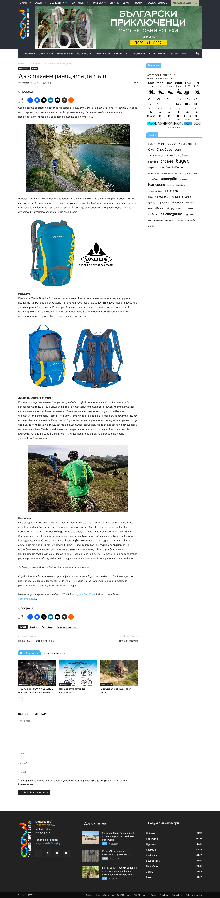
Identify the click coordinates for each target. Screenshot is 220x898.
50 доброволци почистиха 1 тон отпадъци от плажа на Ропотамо (118, 836)
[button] (198, 53)
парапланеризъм (158, 197)
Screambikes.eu (27, 599)
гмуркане (152, 168)
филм (180, 220)
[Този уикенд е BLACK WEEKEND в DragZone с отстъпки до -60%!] (37, 673)
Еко (116, 53)
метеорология (155, 191)
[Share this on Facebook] (30, 100)
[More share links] (71, 100)
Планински (78, 3)
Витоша (171, 144)
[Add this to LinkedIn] (50, 100)
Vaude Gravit (47, 627)
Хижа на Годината (185, 3)
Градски (97, 3)
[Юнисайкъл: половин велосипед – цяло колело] (90, 856)
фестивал (169, 220)
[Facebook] (38, 853)
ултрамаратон (155, 220)
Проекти (164, 895)
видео (182, 161)
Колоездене (187, 144)
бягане (166, 161)
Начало (21, 63)
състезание (171, 214)
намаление (171, 191)
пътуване (155, 208)
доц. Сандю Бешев (171, 167)
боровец (153, 162)
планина (175, 196)
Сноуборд (164, 150)
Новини (30, 53)
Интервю (101, 53)
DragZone (34, 627)
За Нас (89, 895)
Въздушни (57, 3)
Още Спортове (157, 3)
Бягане (114, 3)
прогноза (152, 203)
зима (187, 173)
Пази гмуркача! (128, 641)
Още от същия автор (54, 653)
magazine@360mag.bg (47, 843)
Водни (39, 3)
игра (195, 173)
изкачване (153, 179)
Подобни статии (29, 653)
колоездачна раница (66, 627)
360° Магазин (177, 53)
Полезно (82, 53)
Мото (138, 3)
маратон (181, 185)
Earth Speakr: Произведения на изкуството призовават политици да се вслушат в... (119, 871)
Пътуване (63, 53)
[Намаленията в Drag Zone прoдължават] (78, 673)
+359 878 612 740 (45, 825)
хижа (151, 226)
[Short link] (64, 100)
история (183, 179)
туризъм (189, 214)
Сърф (178, 150)
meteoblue (174, 127)
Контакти (177, 895)
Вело (126, 3)
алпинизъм (179, 155)
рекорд (170, 208)
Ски (151, 150)
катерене (156, 185)
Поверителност (194, 895)
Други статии (95, 824)
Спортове (152, 839)
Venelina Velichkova (30, 83)
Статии (151, 850)
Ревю (34, 69)
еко (181, 173)
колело (170, 185)
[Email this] (57, 100)
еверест (154, 173)
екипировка (169, 173)
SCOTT (161, 144)
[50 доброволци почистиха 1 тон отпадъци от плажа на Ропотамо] (90, 837)
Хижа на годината (158, 155)
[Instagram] (48, 853)
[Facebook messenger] (37, 100)
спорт (190, 209)
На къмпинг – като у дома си (36, 641)
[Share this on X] (44, 100)
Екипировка (134, 53)
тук (86, 567)
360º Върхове (141, 895)
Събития (44, 53)
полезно (186, 197)
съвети (153, 214)
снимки (180, 208)
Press (153, 895)
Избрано (151, 844)
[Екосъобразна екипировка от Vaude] (119, 673)
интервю (169, 179)
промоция (190, 203)
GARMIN (151, 144)
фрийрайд (190, 220)
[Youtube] (66, 853)
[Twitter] (57, 853)
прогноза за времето (171, 202)
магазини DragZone (83, 594)
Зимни (24, 3)
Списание (155, 53)
